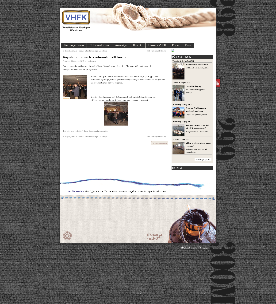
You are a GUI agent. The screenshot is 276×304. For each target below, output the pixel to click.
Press (175, 45)
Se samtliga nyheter (160, 143)
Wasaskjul (121, 45)
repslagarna (91, 61)
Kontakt (137, 45)
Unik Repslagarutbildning (157, 50)
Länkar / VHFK (157, 45)
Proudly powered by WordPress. (196, 247)
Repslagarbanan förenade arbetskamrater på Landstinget (85, 50)
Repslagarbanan (74, 45)
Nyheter (85, 131)
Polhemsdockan (99, 45)
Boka (188, 45)
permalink (103, 131)
